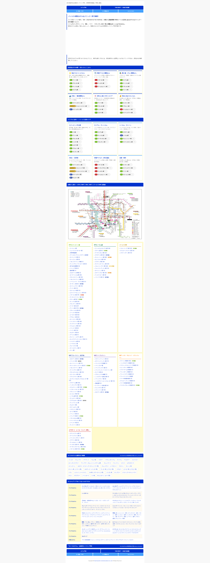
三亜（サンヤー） (119, 516)
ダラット (122, 502)
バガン (124, 505)
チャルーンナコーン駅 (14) (127, 250)
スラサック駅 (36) (100, 261)
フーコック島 (131, 502)
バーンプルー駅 (99, 365)
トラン (70, 472)
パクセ (91, 514)
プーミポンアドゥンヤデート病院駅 (79, 255)
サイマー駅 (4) (99, 372)
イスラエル (98, 539)
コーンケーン (71, 466)
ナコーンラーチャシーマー (129, 472)
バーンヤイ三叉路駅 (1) (101, 363)
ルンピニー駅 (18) (74, 393)
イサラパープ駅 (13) (75, 409)
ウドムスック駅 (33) (75, 326)
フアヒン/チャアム (110, 459)
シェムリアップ (122, 486)
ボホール (116, 495)
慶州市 (92, 523)
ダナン (125, 502)
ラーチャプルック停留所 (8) (127, 385)
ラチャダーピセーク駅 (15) (77, 372)
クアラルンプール (92, 505)
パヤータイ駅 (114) (75, 449)
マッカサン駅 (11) (74, 444)
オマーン (103, 539)
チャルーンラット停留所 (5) (127, 380)
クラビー (119, 469)
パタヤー (100, 459)
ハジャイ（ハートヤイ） (80, 472)
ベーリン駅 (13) (74, 330)
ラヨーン (121, 466)
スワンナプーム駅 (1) (75, 433)
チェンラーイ (107, 463)
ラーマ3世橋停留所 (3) (126, 383)
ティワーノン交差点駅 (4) (101, 385)
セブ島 (123, 493)
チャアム (119, 459)
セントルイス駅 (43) (100, 259)
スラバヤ (85, 488)
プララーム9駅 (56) (75, 382)
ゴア (101, 529)
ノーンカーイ (85, 475)
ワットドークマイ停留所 (126, 376)
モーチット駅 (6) (74, 283)
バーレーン (126, 539)
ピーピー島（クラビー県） (130, 469)
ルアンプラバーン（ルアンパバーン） (101, 513)
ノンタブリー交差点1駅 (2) (102, 376)
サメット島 (129, 466)
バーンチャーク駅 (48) (76, 321)
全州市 (102, 523)
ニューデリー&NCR (90, 529)
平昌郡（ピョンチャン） (91, 525)
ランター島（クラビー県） (107, 469)
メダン (104, 488)
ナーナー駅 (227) (74, 306)
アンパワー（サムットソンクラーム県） (91, 463)
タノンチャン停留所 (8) (126, 367)
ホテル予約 (83, 7)
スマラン (108, 488)
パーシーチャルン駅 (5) (76, 420)
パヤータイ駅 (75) (74, 295)
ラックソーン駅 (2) (75, 424)
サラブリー (77, 475)
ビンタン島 (99, 488)
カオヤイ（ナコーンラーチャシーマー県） (89, 466)
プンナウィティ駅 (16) (76, 323)
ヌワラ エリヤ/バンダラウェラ (133, 531)
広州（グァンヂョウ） (130, 513)
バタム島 (94, 488)
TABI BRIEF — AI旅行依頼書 (122, 7)
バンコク (70, 459)
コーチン (92, 532)
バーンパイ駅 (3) (74, 413)
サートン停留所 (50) (125, 360)
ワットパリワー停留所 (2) (127, 374)
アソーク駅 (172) (74, 308)
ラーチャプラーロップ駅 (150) (78, 446)
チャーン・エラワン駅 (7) (76, 337)
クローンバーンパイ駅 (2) (101, 359)
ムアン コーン (89, 516)
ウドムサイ (99, 516)
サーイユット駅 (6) (75, 259)
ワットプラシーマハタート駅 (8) (78, 264)
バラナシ (87, 532)
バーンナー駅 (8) (74, 328)
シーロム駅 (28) (74, 396)
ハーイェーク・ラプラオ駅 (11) (78, 281)
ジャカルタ (91, 486)
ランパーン (116, 463)
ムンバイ (97, 529)
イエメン (93, 539)
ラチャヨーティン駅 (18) (76, 277)
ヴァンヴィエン (85, 514)
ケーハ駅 (72, 350)
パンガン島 (109, 472)
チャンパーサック (97, 514)
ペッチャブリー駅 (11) (75, 385)
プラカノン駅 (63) (74, 317)
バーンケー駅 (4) (74, 422)
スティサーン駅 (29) (75, 374)
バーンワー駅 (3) (99, 277)
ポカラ (124, 522)
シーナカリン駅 (74, 343)
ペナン (98, 505)
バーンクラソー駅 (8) (100, 378)
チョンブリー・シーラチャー (109, 466)
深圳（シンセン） (119, 514)
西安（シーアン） (128, 516)
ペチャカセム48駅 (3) (75, 418)
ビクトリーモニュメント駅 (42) (78, 292)
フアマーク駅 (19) (74, 440)
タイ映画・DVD (79, 11)
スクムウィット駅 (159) (76, 387)
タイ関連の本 (105, 11)
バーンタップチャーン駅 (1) (77, 438)
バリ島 (95, 486)
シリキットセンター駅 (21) (77, 389)
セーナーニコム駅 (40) (76, 275)
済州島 (97, 522)
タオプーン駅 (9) (74, 359)
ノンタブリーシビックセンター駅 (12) (105, 381)
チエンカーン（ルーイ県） (104, 475)
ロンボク (90, 488)
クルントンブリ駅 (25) (126, 248)
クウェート (113, 539)
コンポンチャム (136, 488)
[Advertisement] (105, 42)
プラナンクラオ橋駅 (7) (101, 374)
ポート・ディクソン (96, 509)
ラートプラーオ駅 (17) (75, 370)
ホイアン (128, 500)
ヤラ (123, 532)
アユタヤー (127, 459)
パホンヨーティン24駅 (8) (77, 279)
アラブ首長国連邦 (86, 539)
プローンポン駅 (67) (75, 310)
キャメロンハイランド (103, 507)
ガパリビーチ (128, 507)
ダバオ (120, 495)
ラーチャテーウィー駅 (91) (77, 297)
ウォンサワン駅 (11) (100, 387)
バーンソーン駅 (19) (100, 390)
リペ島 (93, 475)
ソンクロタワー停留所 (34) (127, 363)
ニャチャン (133, 500)
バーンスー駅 (73, 361)
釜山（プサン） (91, 522)
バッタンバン (118, 488)
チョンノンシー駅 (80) (101, 257)
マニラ (119, 493)
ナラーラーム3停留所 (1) (126, 369)
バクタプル (117, 523)
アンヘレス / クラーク (133, 495)
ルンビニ (123, 523)
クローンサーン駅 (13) (126, 252)
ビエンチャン (88, 513)
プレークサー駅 (74, 345)
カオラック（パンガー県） (91, 469)
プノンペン (128, 486)
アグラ (94, 531)
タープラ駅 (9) (74, 411)
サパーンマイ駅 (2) (75, 257)
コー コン (129, 488)
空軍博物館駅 (73, 252)
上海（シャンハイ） (120, 513)
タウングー (134, 507)
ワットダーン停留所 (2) (126, 372)
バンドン (100, 486)
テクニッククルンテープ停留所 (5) (129, 365)
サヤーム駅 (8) (74, 299)
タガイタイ (124, 495)
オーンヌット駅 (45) (75, 319)
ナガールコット (130, 522)
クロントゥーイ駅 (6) (75, 391)
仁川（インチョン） (104, 522)
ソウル (86, 522)
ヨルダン (131, 539)
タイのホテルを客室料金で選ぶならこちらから (131, 455)
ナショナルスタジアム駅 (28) (102, 248)
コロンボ (120, 529)
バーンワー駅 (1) (74, 416)
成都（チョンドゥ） (117, 518)
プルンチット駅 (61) (75, 303)
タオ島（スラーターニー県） (96, 472)
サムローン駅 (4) (74, 332)
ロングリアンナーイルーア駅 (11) (78, 339)
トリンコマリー (128, 532)
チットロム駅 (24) (74, 301)
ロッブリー (117, 472)
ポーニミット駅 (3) (100, 270)
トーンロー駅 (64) (74, 312)
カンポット (124, 488)
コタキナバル (103, 505)
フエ (118, 502)
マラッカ (86, 507)
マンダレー (122, 507)
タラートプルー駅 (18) (101, 272)
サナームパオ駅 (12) (75, 290)
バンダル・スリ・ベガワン (100, 500)
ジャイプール (100, 531)
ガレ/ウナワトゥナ (127, 529)
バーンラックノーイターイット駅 (103, 370)
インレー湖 (129, 505)
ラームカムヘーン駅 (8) (76, 442)
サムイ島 (93, 459)
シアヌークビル (135, 486)
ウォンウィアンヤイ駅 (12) (102, 268)
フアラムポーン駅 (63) (76, 400)
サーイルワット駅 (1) (75, 348)
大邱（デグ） (97, 523)
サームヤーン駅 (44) (75, 398)
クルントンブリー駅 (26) (101, 266)
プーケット (86, 459)
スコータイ (135, 459)
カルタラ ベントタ (117, 532)
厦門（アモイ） (136, 516)
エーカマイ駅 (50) (74, 314)
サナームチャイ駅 (74, 407)
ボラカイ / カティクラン (131, 493)
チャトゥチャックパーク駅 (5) (78, 365)
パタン (126, 523)
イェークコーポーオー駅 (76, 250)
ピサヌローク (130, 463)
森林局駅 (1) (73, 270)
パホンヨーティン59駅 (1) (76, 261)
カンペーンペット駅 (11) (76, 363)
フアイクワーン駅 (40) (76, 376)
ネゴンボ (134, 529)
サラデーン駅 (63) (100, 255)
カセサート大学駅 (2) (75, 272)
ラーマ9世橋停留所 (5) (126, 378)
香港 (123, 518)
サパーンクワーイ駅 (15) (76, 286)
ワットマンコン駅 (74, 402)
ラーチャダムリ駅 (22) (101, 252)
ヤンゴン (120, 505)
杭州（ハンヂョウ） (128, 514)
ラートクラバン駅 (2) (75, 435)
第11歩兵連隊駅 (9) (75, 266)
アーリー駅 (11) (74, 288)
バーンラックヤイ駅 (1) (101, 367)
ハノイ (124, 500)
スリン (70, 475)
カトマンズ (119, 522)
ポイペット (118, 489)
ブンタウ (136, 502)
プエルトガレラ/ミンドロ (125, 497)
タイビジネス (131, 11)
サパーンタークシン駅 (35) (102, 264)
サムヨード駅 (73, 405)
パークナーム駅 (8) (75, 341)
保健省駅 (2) (98, 383)
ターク (123, 463)
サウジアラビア (119, 539)
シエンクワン (105, 514)
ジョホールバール (93, 507)
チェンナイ (104, 529)
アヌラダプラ (135, 532)
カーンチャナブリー (73, 463)
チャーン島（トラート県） (75, 469)
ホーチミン (119, 500)
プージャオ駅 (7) (74, 334)
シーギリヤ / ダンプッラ (120, 531)
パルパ (136, 523)
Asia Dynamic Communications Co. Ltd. (103, 560)
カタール (108, 539)
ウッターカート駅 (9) (100, 275)
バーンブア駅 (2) (74, 268)
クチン (103, 509)
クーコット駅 (73, 248)
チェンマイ (78, 459)
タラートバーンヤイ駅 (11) (102, 361)
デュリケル (131, 523)
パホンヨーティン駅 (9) (76, 367)
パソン (95, 516)
